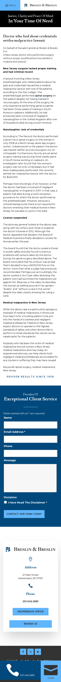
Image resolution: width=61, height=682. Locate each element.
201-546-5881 (30, 601)
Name (8, 417)
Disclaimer (10, 497)
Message (10, 460)
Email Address (14, 431)
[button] (10, 5)
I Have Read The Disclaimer (27, 502)
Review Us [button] (30, 623)
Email (51, 678)
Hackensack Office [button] (31, 611)
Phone (8, 446)
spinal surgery (43, 95)
